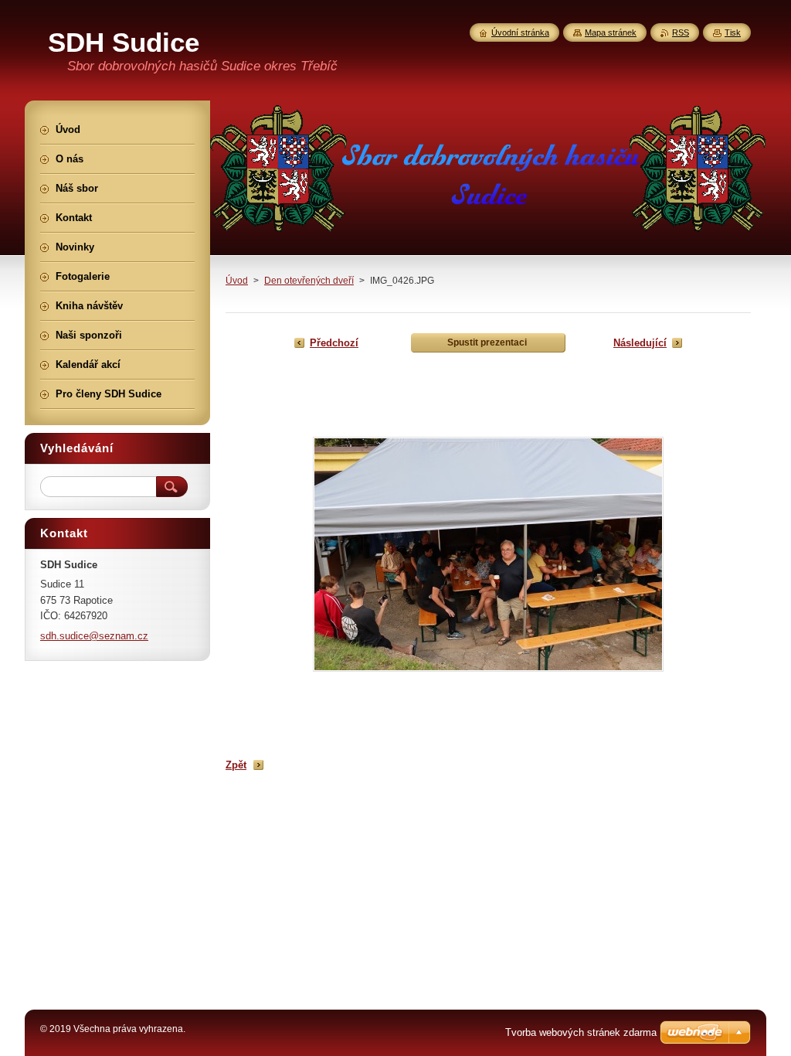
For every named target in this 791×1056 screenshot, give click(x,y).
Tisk (733, 32)
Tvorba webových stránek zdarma (581, 1032)
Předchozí (334, 343)
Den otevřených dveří (309, 280)
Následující (640, 343)
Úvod (237, 280)
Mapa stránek (611, 32)
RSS (680, 32)
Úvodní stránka (520, 32)
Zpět (236, 765)
